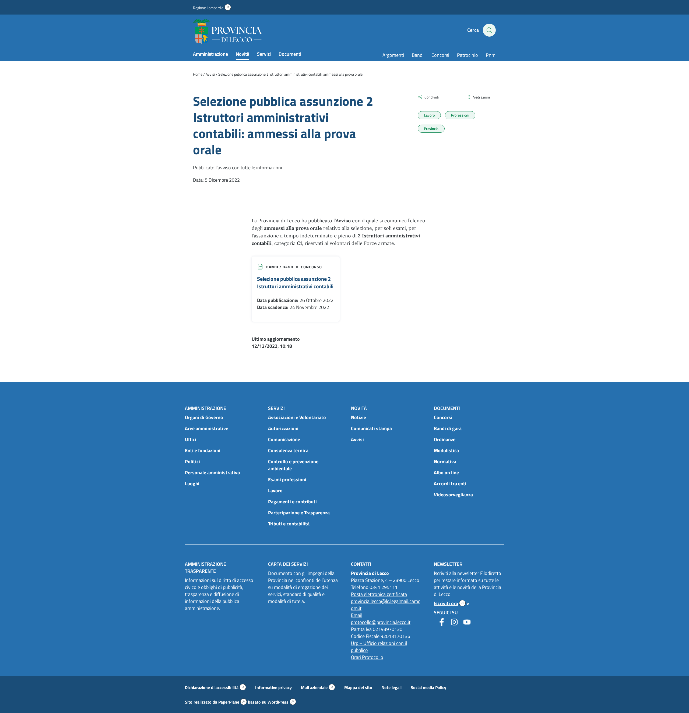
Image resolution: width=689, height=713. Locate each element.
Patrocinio (467, 55)
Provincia (431, 128)
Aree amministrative (206, 428)
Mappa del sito (358, 687)
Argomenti (393, 55)
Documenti (290, 54)
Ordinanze (444, 439)
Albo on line (446, 472)
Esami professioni (287, 479)
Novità (242, 54)
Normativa (445, 461)
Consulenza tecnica (288, 450)
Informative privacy (273, 687)
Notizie (358, 417)
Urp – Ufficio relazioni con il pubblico (379, 647)
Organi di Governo (204, 417)
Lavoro (429, 115)
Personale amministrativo (212, 472)
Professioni (460, 115)
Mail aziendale (318, 687)
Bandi (418, 55)
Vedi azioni (481, 97)
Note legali (391, 687)
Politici (192, 461)
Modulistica (446, 450)
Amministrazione (210, 54)
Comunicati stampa (371, 428)
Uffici (190, 439)
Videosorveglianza (453, 494)
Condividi (431, 97)
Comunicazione (284, 439)
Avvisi (357, 439)
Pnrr (490, 55)
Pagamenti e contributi (292, 501)
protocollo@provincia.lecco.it (380, 622)
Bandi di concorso (302, 267)
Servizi (264, 54)
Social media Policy (428, 687)
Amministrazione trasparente (205, 567)
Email (356, 615)
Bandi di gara (448, 428)
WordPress (282, 702)
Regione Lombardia (212, 7)
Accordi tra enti (450, 483)
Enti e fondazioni (202, 450)
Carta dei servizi (288, 564)
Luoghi (192, 483)
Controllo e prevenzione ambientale (293, 465)
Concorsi (440, 55)
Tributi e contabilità (289, 523)
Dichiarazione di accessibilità (215, 687)
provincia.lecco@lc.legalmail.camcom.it (385, 605)
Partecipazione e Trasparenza (299, 512)
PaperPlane (232, 702)
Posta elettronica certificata (379, 594)
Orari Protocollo (367, 657)
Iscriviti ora (450, 603)
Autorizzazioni (283, 428)
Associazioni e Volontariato (297, 417)
